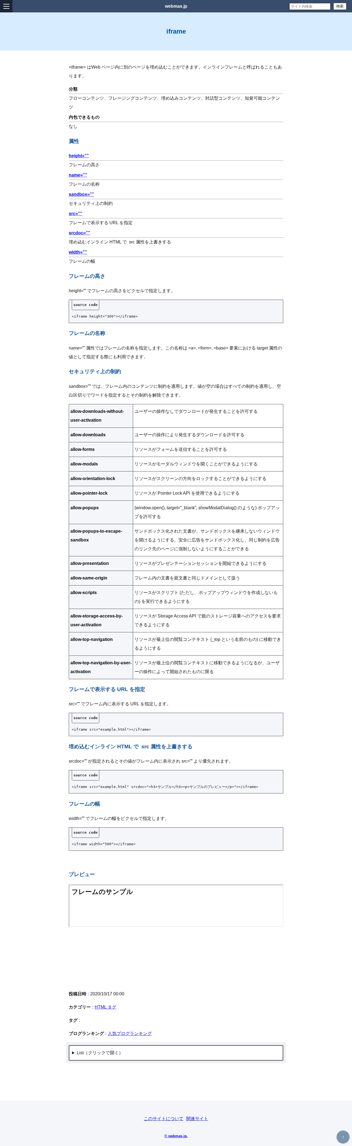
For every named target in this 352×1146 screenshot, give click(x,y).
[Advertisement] (176, 958)
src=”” (75, 213)
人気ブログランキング (130, 1033)
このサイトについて (163, 1118)
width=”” (78, 252)
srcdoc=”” (79, 233)
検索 (339, 6)
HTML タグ (105, 1007)
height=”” (79, 155)
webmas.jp (176, 6)
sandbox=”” (81, 194)
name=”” (78, 175)
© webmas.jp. (176, 1136)
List (80, 1052)
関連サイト (197, 1118)
